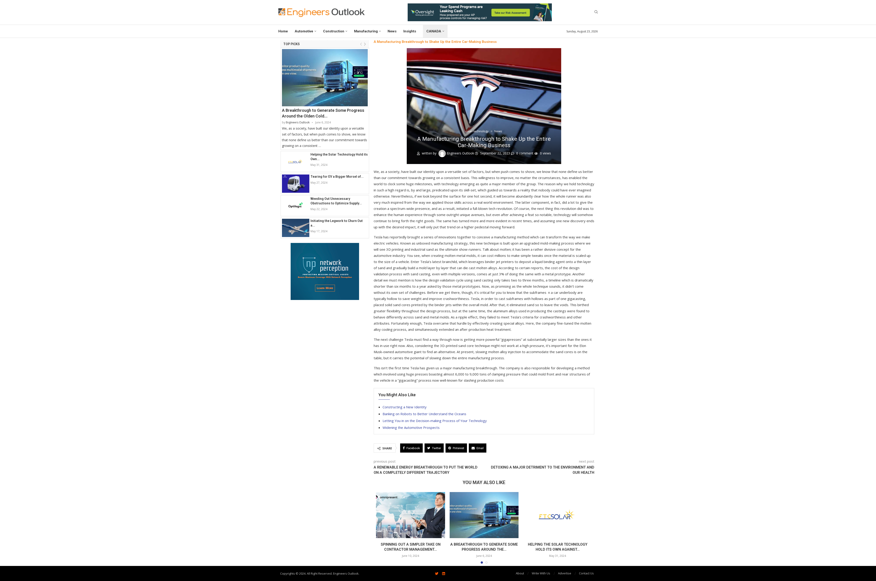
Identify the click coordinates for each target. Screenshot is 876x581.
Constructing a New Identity (405, 407)
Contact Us (586, 573)
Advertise (564, 573)
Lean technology (477, 131)
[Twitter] (436, 573)
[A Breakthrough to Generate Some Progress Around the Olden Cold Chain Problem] (325, 77)
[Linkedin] (443, 573)
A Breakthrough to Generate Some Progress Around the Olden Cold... (323, 113)
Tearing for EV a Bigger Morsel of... (337, 176)
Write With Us (541, 573)
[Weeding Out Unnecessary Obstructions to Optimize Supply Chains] (295, 206)
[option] (480, 12)
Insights (409, 31)
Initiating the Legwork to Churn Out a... (336, 223)
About (520, 573)
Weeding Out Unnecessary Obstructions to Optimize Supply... (336, 201)
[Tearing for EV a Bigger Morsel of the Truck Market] (295, 184)
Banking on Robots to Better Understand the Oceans (424, 414)
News (392, 31)
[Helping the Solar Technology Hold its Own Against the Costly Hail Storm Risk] (295, 161)
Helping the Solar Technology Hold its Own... (339, 157)
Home (283, 31)
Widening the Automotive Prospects (411, 427)
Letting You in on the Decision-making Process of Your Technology (435, 420)
